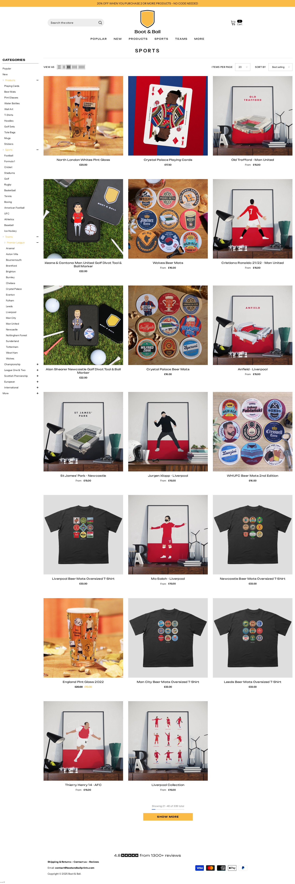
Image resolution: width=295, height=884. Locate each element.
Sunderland (12, 341)
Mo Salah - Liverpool (168, 578)
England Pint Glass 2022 (83, 682)
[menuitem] (20, 68)
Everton (10, 294)
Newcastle (12, 329)
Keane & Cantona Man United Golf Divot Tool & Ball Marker (83, 264)
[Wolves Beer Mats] (168, 219)
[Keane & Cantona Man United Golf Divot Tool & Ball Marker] (83, 219)
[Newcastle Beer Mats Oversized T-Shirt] (252, 534)
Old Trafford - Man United (252, 160)
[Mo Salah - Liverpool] (168, 534)
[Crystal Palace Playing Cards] (168, 116)
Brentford (11, 265)
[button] (20, 80)
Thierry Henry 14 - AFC (83, 785)
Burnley (10, 277)
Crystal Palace (14, 288)
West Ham (12, 352)
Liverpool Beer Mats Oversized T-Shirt (83, 578)
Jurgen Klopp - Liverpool (168, 475)
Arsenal (10, 248)
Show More (168, 816)
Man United (12, 323)
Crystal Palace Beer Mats (167, 369)
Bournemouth (14, 259)
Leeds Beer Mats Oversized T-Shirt (253, 682)
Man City (11, 317)
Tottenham (12, 346)
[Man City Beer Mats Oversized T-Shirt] (168, 638)
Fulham (10, 300)
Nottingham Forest (16, 335)
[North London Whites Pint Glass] (83, 116)
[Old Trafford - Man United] (252, 116)
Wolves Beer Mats (168, 263)
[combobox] (72, 22)
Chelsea (10, 283)
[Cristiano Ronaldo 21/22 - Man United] (252, 219)
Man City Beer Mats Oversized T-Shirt (168, 682)
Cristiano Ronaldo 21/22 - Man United (252, 263)
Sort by (260, 67)
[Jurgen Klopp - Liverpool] (168, 431)
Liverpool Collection (168, 785)
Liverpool (11, 312)
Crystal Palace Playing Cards (168, 160)
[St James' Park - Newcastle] (83, 431)
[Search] (76, 22)
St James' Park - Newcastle (83, 475)
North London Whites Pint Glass (83, 160)
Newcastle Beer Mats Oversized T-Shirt (252, 578)
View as (49, 67)
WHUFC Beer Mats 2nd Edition (252, 475)
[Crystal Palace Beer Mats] (168, 325)
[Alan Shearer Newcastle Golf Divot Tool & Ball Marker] (83, 325)
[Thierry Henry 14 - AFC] (83, 741)
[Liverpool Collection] (168, 741)
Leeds (9, 306)
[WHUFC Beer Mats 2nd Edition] (252, 431)
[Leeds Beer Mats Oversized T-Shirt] (252, 638)
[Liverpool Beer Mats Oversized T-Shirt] (83, 534)
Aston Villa (12, 254)
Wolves (10, 358)
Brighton (11, 271)
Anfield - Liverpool (253, 369)
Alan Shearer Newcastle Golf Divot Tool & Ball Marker (83, 371)
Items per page (222, 67)
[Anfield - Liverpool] (252, 325)
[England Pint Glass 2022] (83, 638)
